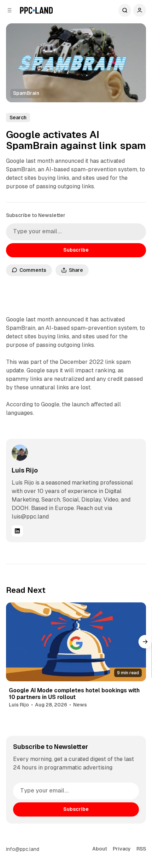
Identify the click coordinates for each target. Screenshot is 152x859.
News (80, 705)
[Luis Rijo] (20, 453)
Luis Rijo (25, 470)
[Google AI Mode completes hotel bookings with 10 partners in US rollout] (76, 641)
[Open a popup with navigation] (9, 10)
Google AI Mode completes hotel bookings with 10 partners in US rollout (74, 693)
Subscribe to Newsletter (35, 215)
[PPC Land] (36, 10)
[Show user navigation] (139, 10)
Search (124, 10)
